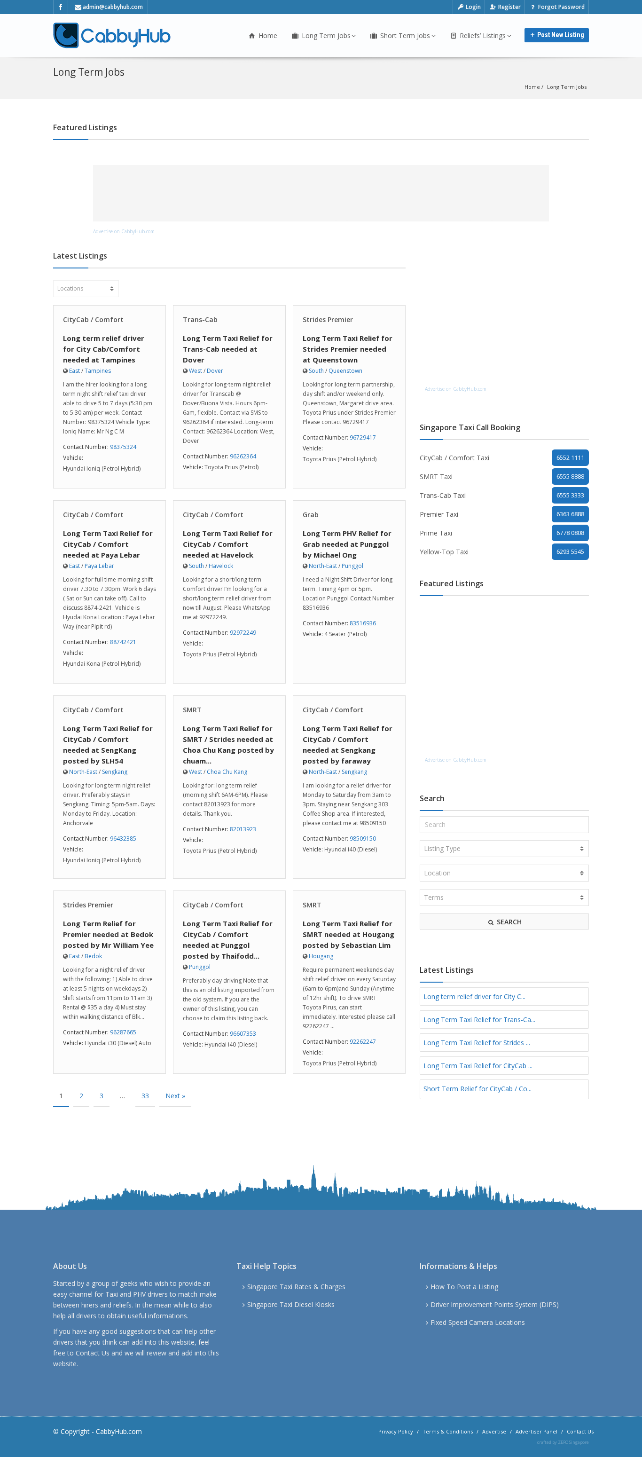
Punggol (352, 566)
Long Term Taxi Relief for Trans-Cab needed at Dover (228, 348)
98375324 (123, 447)
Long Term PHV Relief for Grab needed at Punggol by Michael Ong (347, 543)
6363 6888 (570, 514)
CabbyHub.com (119, 1431)
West (195, 371)
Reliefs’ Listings (482, 35)
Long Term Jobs (325, 35)
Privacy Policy (395, 1431)
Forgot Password (561, 7)
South (316, 371)
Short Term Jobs (404, 35)
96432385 (123, 839)
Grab (311, 514)
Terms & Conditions (448, 1431)
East (74, 371)
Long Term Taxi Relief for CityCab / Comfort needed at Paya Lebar (108, 543)
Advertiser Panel (536, 1431)
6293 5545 (570, 551)
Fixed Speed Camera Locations (478, 1322)
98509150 (363, 839)
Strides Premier (328, 319)
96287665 (123, 1032)
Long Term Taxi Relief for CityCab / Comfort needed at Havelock (228, 543)
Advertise (494, 1431)
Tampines (98, 371)
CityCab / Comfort (93, 319)
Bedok (93, 956)
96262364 (243, 456)
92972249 (243, 633)
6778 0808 (570, 532)
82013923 (243, 829)
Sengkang (114, 772)
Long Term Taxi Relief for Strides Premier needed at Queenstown (347, 348)
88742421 (123, 642)
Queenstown (345, 371)
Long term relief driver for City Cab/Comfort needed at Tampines (103, 348)
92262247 (363, 1042)
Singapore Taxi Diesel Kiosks (291, 1304)
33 (145, 1095)
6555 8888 (570, 476)
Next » (175, 1095)
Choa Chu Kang (227, 772)
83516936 (363, 623)
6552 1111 (570, 457)
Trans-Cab (200, 319)
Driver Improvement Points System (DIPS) (495, 1304)
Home (267, 35)
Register (509, 7)
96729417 (363, 437)
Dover (215, 371)
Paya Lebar (99, 566)
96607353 (243, 1034)
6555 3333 (570, 495)
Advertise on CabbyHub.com (124, 231)
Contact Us (93, 1352)
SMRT (192, 709)
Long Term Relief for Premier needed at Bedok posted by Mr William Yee (108, 934)
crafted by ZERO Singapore (563, 1442)
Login (472, 7)
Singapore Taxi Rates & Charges (296, 1286)
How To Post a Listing (464, 1286)
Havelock (221, 566)
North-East (323, 566)
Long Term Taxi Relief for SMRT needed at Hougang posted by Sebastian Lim (348, 934)
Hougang (321, 956)
